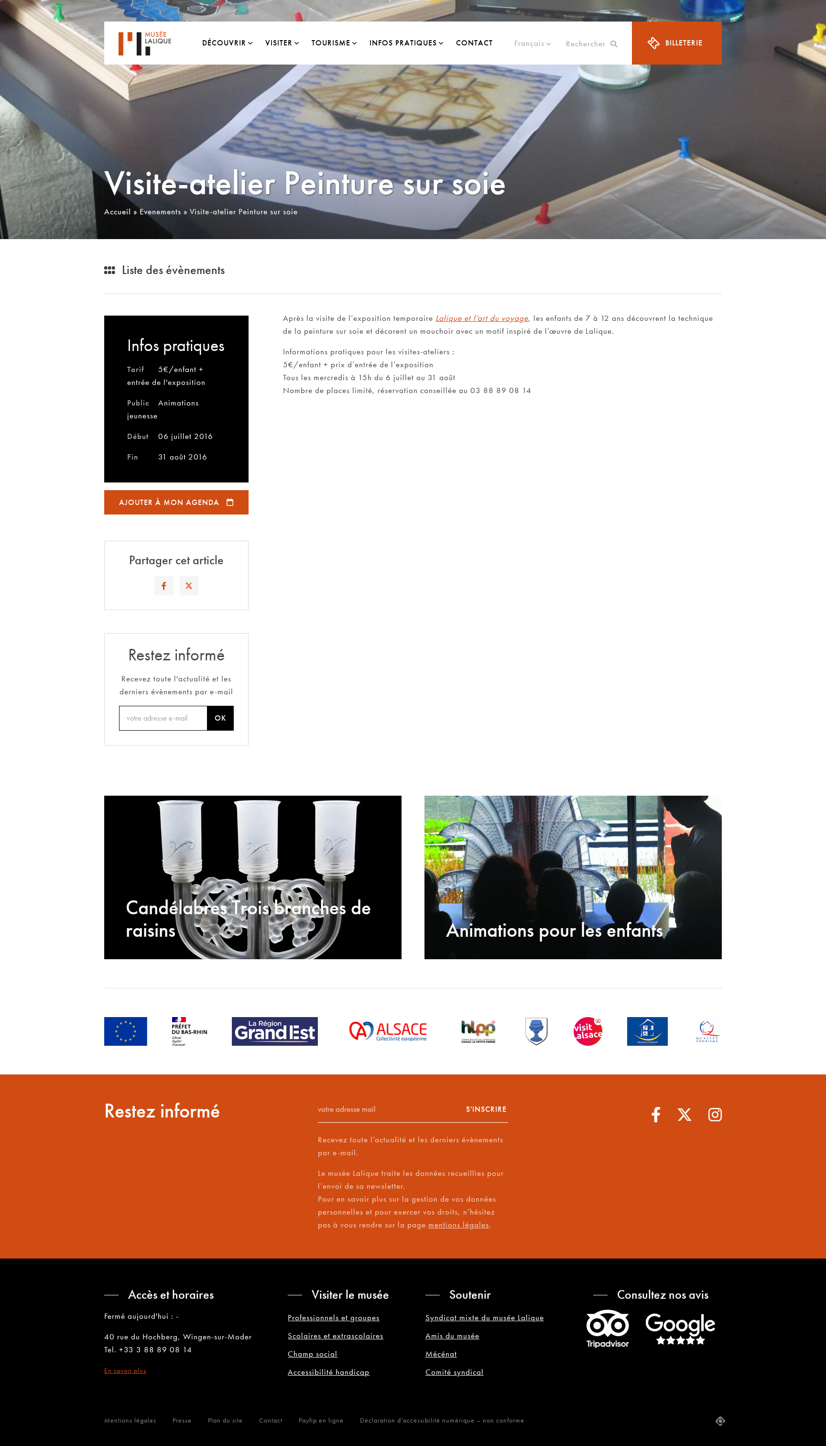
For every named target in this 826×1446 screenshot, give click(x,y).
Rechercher (588, 43)
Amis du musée (452, 1335)
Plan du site (225, 1420)
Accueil (117, 211)
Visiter (279, 43)
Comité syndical (454, 1372)
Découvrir (224, 43)
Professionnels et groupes (334, 1317)
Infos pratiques (403, 43)
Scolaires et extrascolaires (335, 1335)
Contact (474, 43)
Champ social (312, 1353)
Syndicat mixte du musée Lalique (484, 1317)
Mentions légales (130, 1420)
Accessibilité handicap (329, 1372)
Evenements (160, 211)
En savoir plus (125, 1370)
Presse (182, 1420)
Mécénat (441, 1353)
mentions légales (458, 1224)
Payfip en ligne (321, 1420)
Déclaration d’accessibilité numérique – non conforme (442, 1420)
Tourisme (331, 43)
